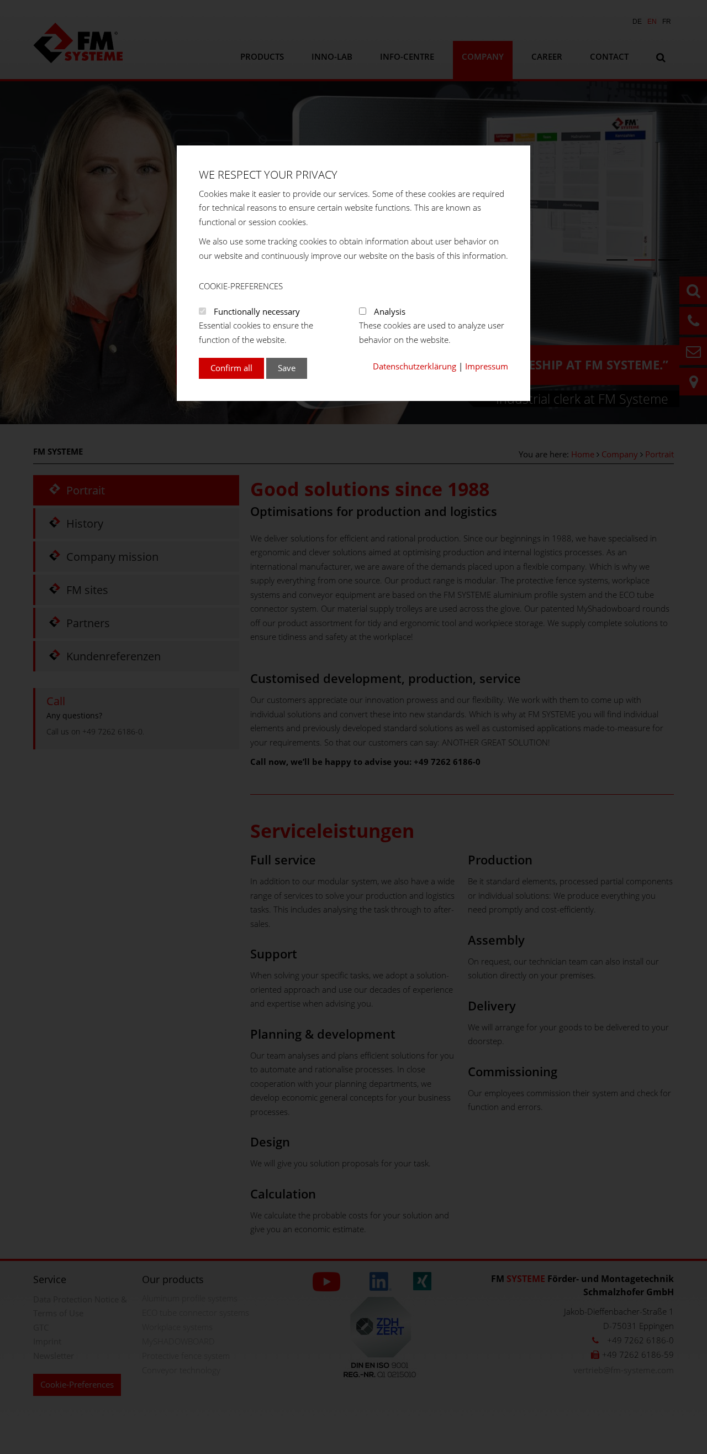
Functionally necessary (257, 311)
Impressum (486, 366)
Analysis (389, 311)
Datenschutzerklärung (414, 366)
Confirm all (231, 367)
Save (287, 367)
